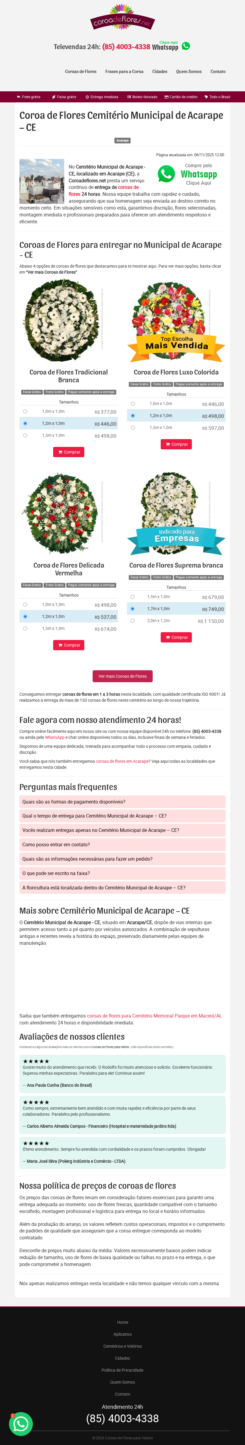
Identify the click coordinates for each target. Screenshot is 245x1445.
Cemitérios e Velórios (122, 1346)
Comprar (71, 452)
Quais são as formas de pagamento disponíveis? (73, 801)
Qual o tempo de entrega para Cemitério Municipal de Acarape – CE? (94, 815)
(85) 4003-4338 (126, 47)
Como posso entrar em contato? (56, 844)
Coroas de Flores (81, 71)
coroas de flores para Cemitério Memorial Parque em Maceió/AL (154, 1015)
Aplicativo (123, 1334)
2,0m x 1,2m (158, 620)
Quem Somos (189, 71)
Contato (218, 71)
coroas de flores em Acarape (122, 761)
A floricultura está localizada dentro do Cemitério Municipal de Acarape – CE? (104, 887)
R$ (106, 411)
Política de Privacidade (122, 1370)
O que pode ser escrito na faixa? (56, 873)
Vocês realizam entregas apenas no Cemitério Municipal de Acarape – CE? (100, 830)
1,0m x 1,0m (53, 411)
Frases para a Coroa (124, 71)
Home (122, 1322)
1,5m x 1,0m (53, 435)
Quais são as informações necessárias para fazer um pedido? (87, 859)
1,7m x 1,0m (158, 608)
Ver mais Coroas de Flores (123, 676)
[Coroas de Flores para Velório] (122, 17)
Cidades (159, 71)
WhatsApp (55, 737)
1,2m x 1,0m (53, 423)
